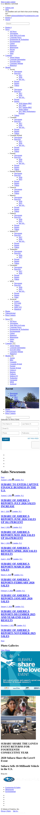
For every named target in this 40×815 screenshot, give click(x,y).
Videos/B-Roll (10, 313)
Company (8, 55)
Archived (13, 384)
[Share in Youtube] (6, 461)
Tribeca (16, 305)
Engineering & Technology (19, 39)
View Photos (5, 650)
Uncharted (13, 380)
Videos (16, 85)
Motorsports (14, 47)
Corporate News (15, 37)
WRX (12, 382)
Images (16, 83)
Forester (12, 366)
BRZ (11, 360)
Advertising (14, 33)
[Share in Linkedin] (6, 455)
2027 (20, 75)
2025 (20, 161)
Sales (11, 53)
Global (12, 43)
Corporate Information (17, 59)
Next (2, 477)
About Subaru (15, 57)
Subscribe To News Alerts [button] (10, 419)
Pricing (12, 49)
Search (3, 23)
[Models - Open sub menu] (12, 356)
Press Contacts (10, 315)
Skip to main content (8, 2)
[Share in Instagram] (6, 466)
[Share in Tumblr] (6, 464)
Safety (12, 51)
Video (16, 297)
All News (13, 31)
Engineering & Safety (13, 787)
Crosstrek (13, 362)
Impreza (12, 372)
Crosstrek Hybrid (16, 364)
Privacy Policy (6, 811)
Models (8, 67)
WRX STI (18, 307)
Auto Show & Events (17, 35)
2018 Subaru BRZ (25, 103)
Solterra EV (14, 376)
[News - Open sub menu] (11, 319)
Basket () (8, 18)
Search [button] (7, 20)
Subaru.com (9, 8)
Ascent (12, 358)
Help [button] (7, 10)
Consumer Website (16, 63)
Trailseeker (13, 378)
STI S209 (17, 303)
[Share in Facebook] (6, 458)
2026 (20, 77)
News (7, 29)
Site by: (15, 811)
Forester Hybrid (15, 368)
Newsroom (18, 71)
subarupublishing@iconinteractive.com (25, 16)
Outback (13, 374)
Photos (7, 311)
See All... (22, 79)
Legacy (16, 301)
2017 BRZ (22, 105)
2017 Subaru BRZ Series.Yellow (25, 108)
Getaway (13, 370)
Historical (13, 45)
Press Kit (17, 73)
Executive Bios (15, 61)
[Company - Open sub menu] (14, 343)
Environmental (15, 41)
